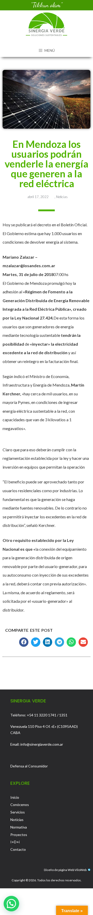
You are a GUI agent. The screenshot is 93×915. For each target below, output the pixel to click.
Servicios (17, 812)
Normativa (18, 827)
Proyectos (18, 834)
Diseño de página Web (59, 870)
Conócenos (19, 804)
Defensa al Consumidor (29, 766)
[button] (23, 642)
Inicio (14, 797)
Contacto (18, 849)
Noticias (62, 197)
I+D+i (15, 842)
